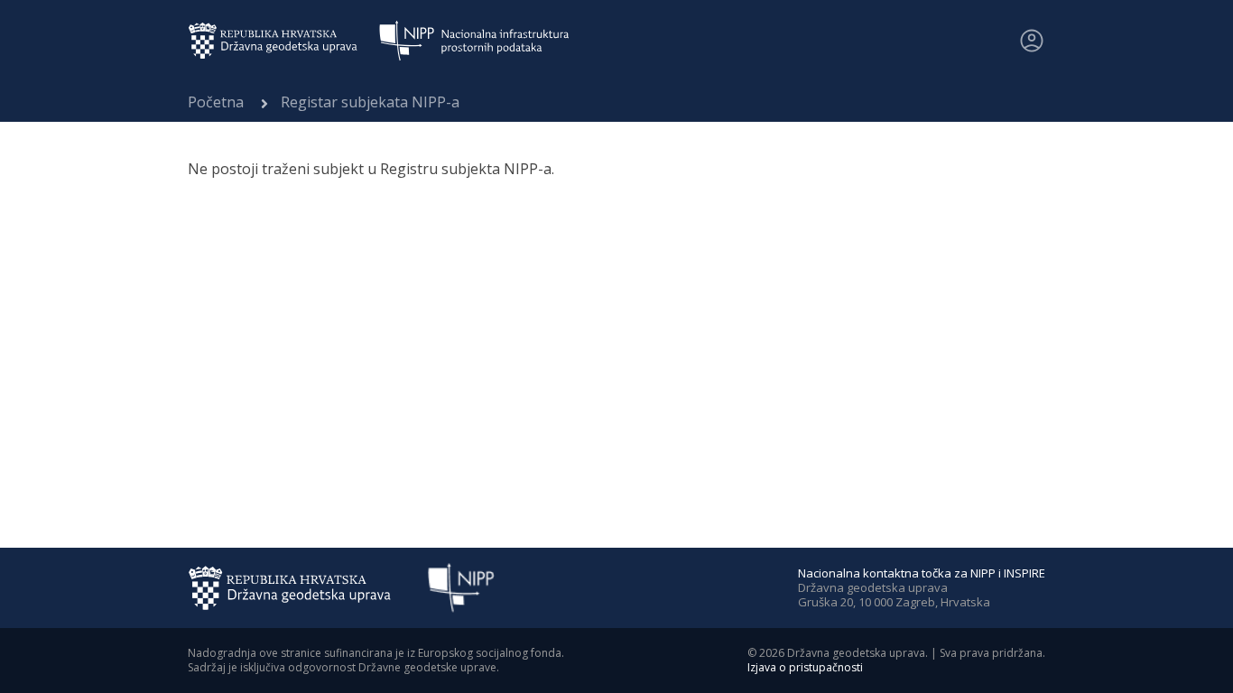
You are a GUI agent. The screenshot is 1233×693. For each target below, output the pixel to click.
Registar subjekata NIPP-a (370, 102)
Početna (216, 102)
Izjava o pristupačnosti (805, 667)
